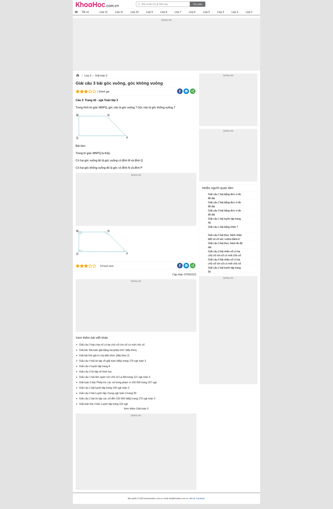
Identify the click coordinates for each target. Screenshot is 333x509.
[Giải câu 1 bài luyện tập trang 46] (204, 220)
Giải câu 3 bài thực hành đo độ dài (225, 245)
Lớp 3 (87, 75)
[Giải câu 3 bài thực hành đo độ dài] (204, 245)
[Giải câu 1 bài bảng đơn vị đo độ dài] (204, 196)
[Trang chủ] (97, 4)
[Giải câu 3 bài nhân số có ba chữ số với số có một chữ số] (204, 253)
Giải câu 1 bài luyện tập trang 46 (224, 220)
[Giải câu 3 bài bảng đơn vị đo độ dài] (204, 212)
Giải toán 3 (101, 75)
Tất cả (85, 11)
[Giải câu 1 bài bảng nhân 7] (204, 228)
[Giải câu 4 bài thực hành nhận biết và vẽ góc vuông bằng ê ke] (204, 236)
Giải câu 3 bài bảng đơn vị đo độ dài (224, 212)
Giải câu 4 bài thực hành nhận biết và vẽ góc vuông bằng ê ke (225, 237)
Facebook (200, 498)
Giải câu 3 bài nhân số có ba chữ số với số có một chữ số (224, 253)
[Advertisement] (166, 46)
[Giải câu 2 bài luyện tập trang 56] (204, 269)
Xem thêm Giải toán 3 (136, 408)
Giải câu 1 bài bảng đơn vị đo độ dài (224, 196)
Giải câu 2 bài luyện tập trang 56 (224, 269)
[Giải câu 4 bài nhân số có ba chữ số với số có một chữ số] (204, 261)
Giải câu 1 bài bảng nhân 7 (223, 226)
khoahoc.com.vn (78, 76)
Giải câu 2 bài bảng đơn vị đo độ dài (224, 204)
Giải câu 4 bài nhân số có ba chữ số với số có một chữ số (224, 261)
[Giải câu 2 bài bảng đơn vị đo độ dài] (204, 204)
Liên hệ (192, 498)
